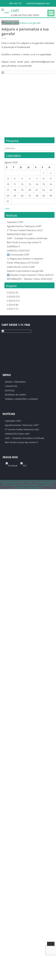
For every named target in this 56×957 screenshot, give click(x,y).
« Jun (6, 208)
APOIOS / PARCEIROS (15, 381)
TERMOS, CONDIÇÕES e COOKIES (21, 399)
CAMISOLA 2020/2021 (18, 250)
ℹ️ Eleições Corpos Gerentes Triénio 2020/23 (30, 274)
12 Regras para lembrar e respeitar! (25, 258)
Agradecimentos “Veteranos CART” (24, 226)
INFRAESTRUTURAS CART (20, 234)
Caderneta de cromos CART (21, 266)
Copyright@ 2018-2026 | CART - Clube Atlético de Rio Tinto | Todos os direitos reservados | (28, 483)
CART (15, 10)
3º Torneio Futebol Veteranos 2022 (25, 230)
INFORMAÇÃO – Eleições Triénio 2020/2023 (29, 278)
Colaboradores (34, 487)
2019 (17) (13, 300)
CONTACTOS (11, 386)
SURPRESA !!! (13, 246)
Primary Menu (51, 13)
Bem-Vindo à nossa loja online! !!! (24, 242)
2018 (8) (12, 304)
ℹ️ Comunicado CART (18, 254)
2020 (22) (13, 296)
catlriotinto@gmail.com (38, 3)
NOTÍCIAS (9, 390)
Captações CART (15, 222)
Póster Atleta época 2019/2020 (23, 262)
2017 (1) (12, 308)
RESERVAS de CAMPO (15, 394)
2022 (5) (12, 292)
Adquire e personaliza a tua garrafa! (25, 270)
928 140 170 (15, 3)
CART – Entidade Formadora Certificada (27, 238)
